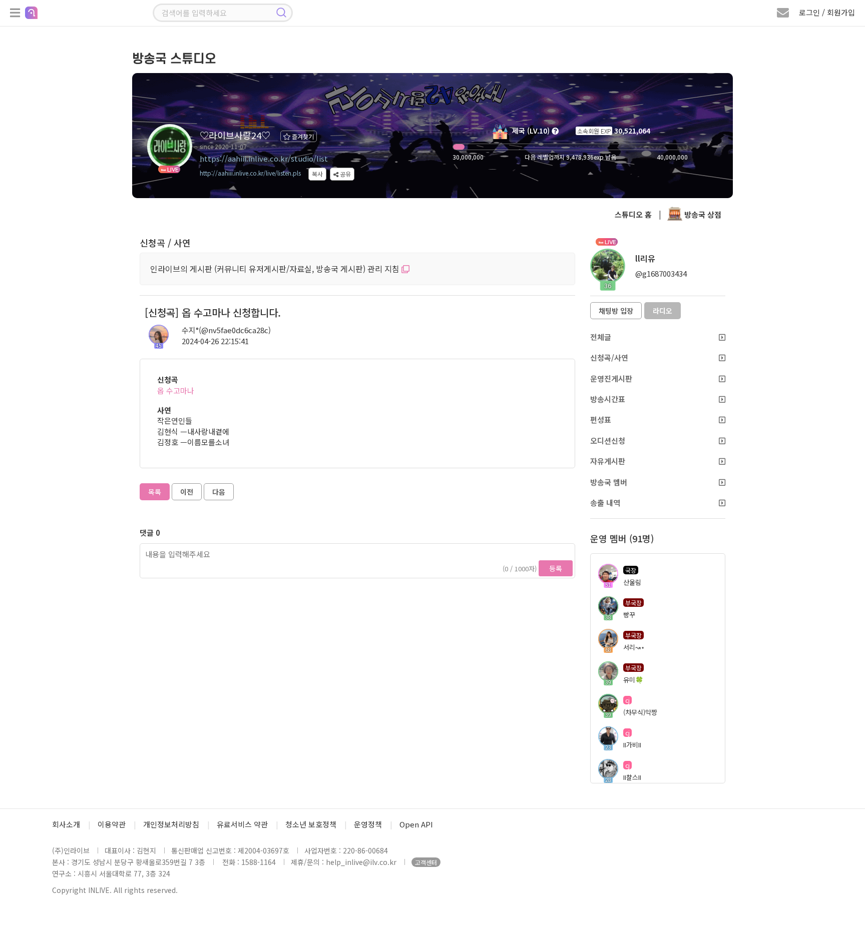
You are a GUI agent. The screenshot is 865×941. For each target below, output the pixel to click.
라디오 (662, 311)
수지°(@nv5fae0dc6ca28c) (226, 330)
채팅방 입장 (616, 311)
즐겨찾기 (302, 136)
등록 (555, 568)
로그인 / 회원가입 (827, 12)
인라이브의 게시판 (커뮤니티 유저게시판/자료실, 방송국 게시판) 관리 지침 (275, 269)
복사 (317, 174)
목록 (154, 492)
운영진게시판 (611, 378)
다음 (218, 492)
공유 (344, 174)
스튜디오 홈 (633, 214)
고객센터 (426, 862)
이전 (186, 492)
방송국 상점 (701, 214)
